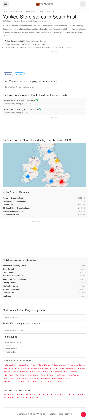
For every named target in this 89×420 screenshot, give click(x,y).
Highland (82, 368)
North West (9, 375)
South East (9, 378)
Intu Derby (7, 296)
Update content (11, 348)
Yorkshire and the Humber (57, 382)
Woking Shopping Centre (13, 211)
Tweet (20, 74)
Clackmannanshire (60, 365)
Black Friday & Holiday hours (17, 342)
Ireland (7, 372)
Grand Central (8, 269)
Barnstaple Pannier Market (13, 276)
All (37, 398)
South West (47, 378)
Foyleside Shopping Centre (13, 198)
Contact (8, 345)
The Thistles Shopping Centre (14, 201)
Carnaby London (9, 282)
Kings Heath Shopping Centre (14, 279)
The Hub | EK (8, 204)
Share (8, 74)
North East (48, 372)
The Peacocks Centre (62, 47)
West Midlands (40, 382)
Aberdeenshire (23, 365)
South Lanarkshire (33, 378)
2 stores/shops (39, 44)
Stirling (67, 378)
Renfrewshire (61, 375)
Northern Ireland (32, 375)
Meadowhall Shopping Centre (14, 265)
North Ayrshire (36, 372)
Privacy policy (10, 352)
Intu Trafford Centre (10, 286)
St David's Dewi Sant (11, 289)
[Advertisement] (30, 60)
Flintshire (61, 368)
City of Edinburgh (44, 365)
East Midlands (22, 368)
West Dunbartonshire (12, 382)
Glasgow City (71, 368)
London (15, 372)
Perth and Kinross (47, 375)
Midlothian (24, 372)
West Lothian (27, 382)
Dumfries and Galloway (77, 365)
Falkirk (46, 368)
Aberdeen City (10, 365)
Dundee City (9, 368)
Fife (53, 368)
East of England (35, 368)
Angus (33, 365)
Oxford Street (8, 272)
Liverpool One (8, 292)
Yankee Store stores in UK (15, 41)
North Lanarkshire (72, 372)
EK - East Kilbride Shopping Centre (16, 208)
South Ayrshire (74, 375)
